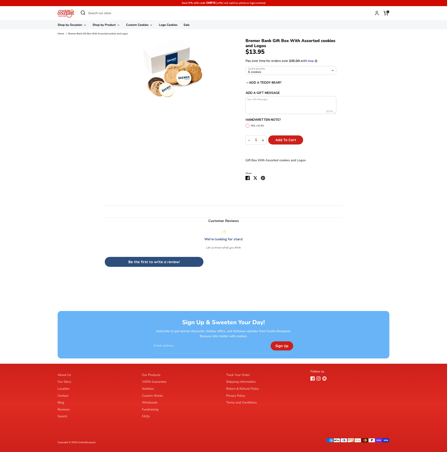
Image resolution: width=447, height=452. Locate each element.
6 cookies (254, 72)
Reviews (64, 409)
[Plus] (263, 140)
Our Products (151, 375)
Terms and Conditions (241, 402)
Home (61, 33)
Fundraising (150, 409)
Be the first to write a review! (154, 262)
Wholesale (149, 402)
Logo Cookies (168, 25)
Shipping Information (241, 382)
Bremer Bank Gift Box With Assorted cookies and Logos (98, 33)
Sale (186, 25)
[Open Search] (82, 13)
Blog (61, 402)
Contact (63, 396)
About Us (64, 375)
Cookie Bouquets (86, 442)
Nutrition (148, 389)
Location (63, 389)
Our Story (64, 382)
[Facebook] (312, 378)
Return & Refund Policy (242, 389)
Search (62, 416)
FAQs (146, 416)
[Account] (376, 13)
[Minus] (249, 140)
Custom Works (152, 396)
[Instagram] (318, 378)
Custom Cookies (137, 25)
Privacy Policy (235, 396)
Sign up (281, 346)
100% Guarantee (154, 382)
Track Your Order (238, 375)
